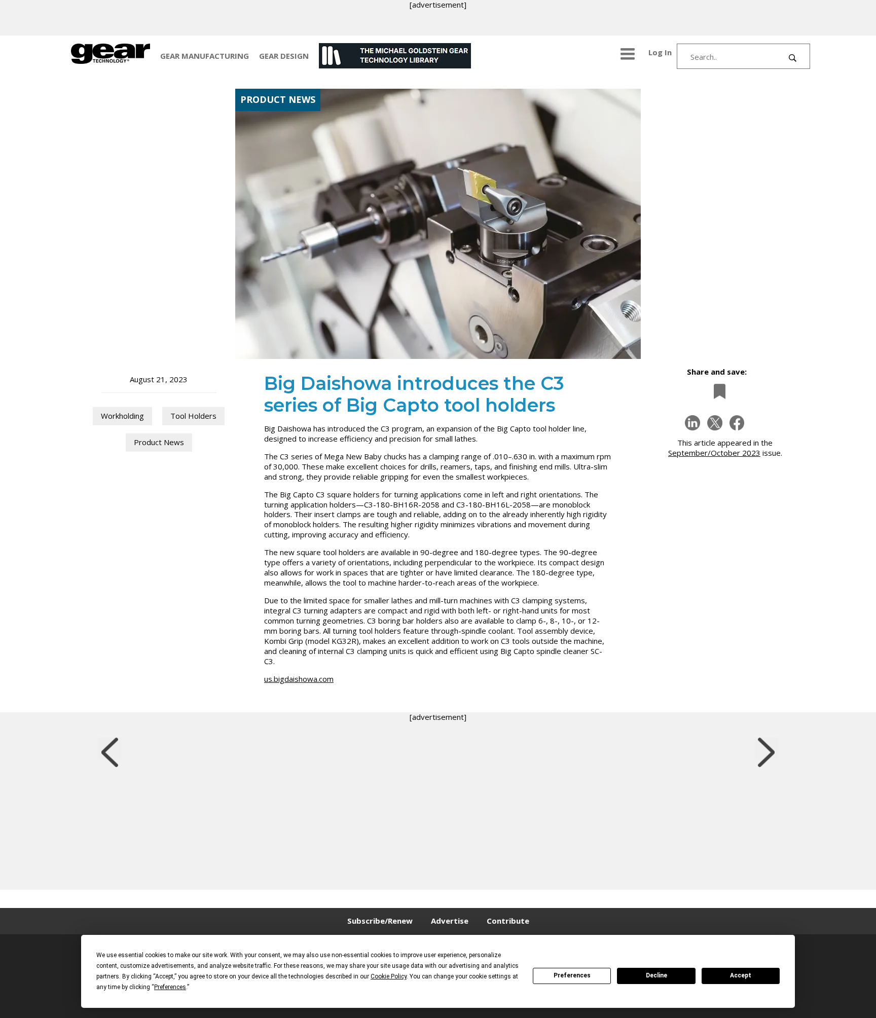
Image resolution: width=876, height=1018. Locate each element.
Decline (656, 975)
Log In (660, 52)
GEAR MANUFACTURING (204, 56)
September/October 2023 (714, 453)
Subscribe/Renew (380, 921)
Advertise (449, 921)
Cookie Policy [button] (389, 976)
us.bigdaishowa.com (299, 679)
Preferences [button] (170, 987)
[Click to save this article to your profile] (717, 391)
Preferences (572, 975)
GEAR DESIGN (284, 56)
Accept (740, 975)
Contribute (508, 921)
